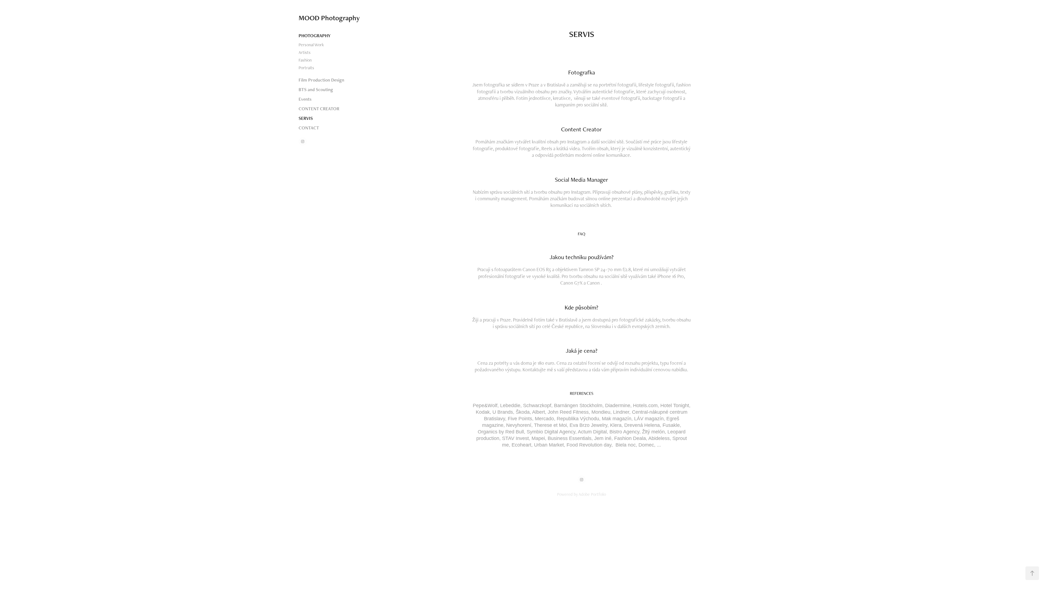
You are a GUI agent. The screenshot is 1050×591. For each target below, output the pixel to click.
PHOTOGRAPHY (315, 36)
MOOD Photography (329, 17)
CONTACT (309, 128)
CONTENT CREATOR (319, 109)
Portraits (306, 68)
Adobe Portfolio (592, 494)
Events (305, 99)
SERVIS (306, 118)
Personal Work (311, 45)
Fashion (305, 60)
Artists (305, 52)
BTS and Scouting (316, 89)
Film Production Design (321, 80)
